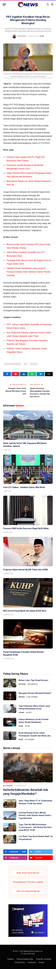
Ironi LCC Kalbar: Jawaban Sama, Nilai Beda (24, 487)
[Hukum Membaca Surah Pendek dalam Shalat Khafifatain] (9, 722)
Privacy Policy (20, 962)
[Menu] (4, 4)
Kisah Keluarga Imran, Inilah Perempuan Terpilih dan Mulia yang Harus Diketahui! (35, 736)
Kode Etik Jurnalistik (43, 959)
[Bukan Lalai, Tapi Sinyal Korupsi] (9, 683)
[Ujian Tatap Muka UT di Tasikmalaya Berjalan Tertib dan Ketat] (9, 803)
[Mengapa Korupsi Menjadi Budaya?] (9, 696)
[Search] (52, 4)
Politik (42, 36)
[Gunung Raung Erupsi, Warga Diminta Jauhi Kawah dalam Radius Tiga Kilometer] (9, 815)
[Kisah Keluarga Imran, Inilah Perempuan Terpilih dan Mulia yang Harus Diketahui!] (9, 735)
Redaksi (10, 959)
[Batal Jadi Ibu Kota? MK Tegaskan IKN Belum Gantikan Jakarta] (28, 425)
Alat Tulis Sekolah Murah (28, 891)
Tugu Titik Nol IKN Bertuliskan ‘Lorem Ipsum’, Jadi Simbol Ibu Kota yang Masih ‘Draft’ (35, 827)
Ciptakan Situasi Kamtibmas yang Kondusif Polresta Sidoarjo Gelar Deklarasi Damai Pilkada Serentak (28, 272)
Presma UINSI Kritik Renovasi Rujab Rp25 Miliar (26, 528)
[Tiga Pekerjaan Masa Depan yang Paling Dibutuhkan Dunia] (9, 708)
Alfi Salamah (22, 36)
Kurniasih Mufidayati (13, 364)
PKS (25, 364)
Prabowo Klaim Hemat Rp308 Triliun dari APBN (25, 569)
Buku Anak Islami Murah (28, 873)
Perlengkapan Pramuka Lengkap (28, 882)
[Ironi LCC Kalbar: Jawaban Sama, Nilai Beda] (28, 469)
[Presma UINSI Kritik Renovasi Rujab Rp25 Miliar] (28, 510)
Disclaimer (32, 962)
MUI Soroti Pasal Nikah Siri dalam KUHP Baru (24, 611)
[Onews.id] (28, 4)
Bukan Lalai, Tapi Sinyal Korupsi (33, 680)
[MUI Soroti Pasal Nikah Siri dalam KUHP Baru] (28, 592)
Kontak (41, 962)
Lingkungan (8, 781)
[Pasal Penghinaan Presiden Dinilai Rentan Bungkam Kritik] (28, 634)
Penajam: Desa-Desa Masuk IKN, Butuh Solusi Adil (16, 391)
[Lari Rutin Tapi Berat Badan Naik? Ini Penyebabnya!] (9, 839)
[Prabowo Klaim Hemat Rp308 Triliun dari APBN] (28, 551)
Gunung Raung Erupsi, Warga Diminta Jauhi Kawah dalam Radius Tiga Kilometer (35, 815)
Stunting (33, 364)
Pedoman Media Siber (25, 959)
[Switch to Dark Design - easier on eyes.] (47, 4)
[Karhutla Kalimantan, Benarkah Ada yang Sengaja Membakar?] (28, 767)
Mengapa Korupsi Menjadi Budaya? (35, 693)
